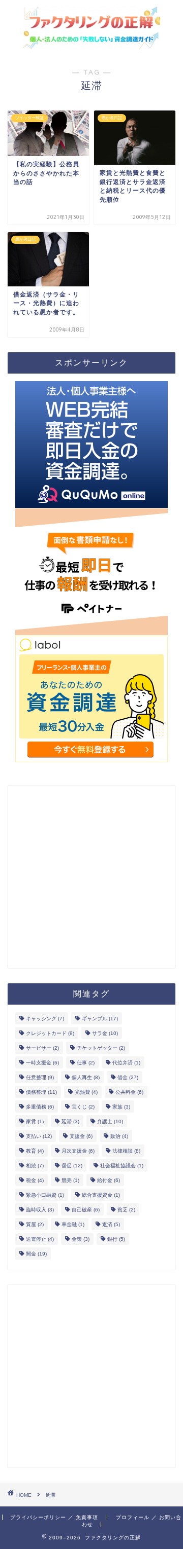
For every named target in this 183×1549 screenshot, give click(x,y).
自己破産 (86, 1209)
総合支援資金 (101, 1195)
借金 (127, 1077)
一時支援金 (42, 1062)
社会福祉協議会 (121, 1165)
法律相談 (126, 1151)
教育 (35, 1151)
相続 (35, 1165)
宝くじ (83, 1107)
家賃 (35, 1121)
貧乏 (126, 1209)
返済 (111, 1224)
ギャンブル (100, 1018)
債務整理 (41, 1092)
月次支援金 (78, 1151)
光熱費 (86, 1092)
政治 (119, 1136)
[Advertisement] (91, 877)
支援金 (81, 1136)
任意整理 (40, 1077)
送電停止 (40, 1239)
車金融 (73, 1224)
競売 (70, 1180)
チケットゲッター (101, 1048)
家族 (121, 1107)
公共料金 (129, 1092)
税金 (35, 1180)
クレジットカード (50, 1033)
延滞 (70, 1121)
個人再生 (86, 1077)
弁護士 (110, 1121)
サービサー (42, 1048)
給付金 (108, 1180)
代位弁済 (126, 1062)
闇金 (36, 1254)
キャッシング (45, 1018)
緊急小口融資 (45, 1195)
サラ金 (105, 1033)
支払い (39, 1136)
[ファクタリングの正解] (91, 45)
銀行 (116, 1239)
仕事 (86, 1062)
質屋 (35, 1224)
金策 (80, 1239)
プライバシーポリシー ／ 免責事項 (54, 1517)
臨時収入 (40, 1209)
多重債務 (40, 1107)
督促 (72, 1165)
